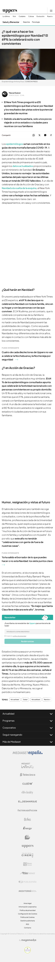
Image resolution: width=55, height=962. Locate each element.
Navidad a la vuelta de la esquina (19, 188)
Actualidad (15, 699)
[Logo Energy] (27, 828)
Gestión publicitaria (27, 921)
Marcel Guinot (15, 93)
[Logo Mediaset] (27, 754)
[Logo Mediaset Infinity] (27, 766)
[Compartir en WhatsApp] (33, 135)
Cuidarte (22, 16)
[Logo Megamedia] (28, 940)
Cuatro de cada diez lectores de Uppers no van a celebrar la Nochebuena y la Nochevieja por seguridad (27, 356)
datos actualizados (22, 165)
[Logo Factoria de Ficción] (27, 810)
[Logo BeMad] (27, 837)
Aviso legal (27, 903)
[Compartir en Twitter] (39, 135)
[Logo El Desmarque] (27, 801)
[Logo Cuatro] (27, 783)
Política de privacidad (27, 910)
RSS (27, 924)
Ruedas (50, 16)
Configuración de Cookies (27, 914)
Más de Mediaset (12, 741)
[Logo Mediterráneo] (27, 891)
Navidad (47, 699)
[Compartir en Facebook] (51, 135)
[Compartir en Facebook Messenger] (45, 135)
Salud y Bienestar (11, 22)
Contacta (27, 928)
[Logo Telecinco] (27, 774)
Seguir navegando (12, 734)
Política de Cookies (27, 917)
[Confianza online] (27, 952)
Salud (25, 699)
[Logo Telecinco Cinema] (27, 855)
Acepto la (16, 636)
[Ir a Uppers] (10, 11)
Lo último (6, 16)
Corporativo (9, 727)
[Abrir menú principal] (51, 10)
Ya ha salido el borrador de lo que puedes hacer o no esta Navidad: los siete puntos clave (27, 559)
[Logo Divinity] (27, 792)
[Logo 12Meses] (27, 864)
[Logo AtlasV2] (27, 873)
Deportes (26, 22)
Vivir (14, 16)
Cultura (31, 16)
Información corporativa (27, 907)
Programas (8, 720)
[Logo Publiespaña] (27, 882)
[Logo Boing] (27, 819)
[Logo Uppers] (27, 846)
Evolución (40, 16)
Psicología (36, 22)
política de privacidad (19, 636)
